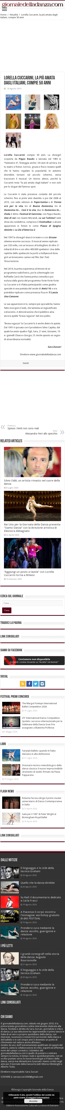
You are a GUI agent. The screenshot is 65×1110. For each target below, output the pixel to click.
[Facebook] (29, 684)
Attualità (14, 14)
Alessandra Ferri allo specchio (41, 432)
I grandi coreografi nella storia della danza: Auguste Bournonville (40, 957)
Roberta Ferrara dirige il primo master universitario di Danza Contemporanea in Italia (42, 801)
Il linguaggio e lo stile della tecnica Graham (37, 869)
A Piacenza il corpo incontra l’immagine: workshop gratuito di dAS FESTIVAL (40, 915)
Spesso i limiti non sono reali (23, 427)
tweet (26, 363)
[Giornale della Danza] (32, 5)
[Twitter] (36, 684)
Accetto (33, 1101)
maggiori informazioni (38, 1097)
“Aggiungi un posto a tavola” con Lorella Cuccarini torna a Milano (29, 573)
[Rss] (23, 684)
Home (3, 14)
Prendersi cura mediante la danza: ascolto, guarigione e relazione (38, 931)
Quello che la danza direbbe (38, 882)
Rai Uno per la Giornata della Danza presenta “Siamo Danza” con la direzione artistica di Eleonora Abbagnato (32, 528)
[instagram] (42, 684)
